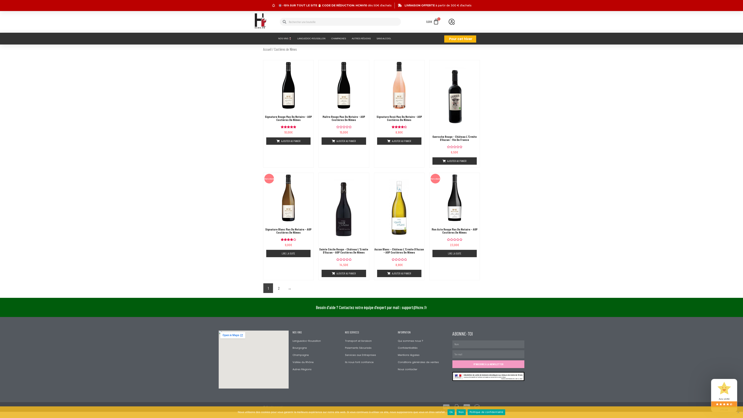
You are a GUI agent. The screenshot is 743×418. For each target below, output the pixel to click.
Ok (451, 412)
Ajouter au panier (290, 141)
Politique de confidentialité (486, 412)
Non (461, 412)
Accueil (267, 49)
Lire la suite (288, 253)
